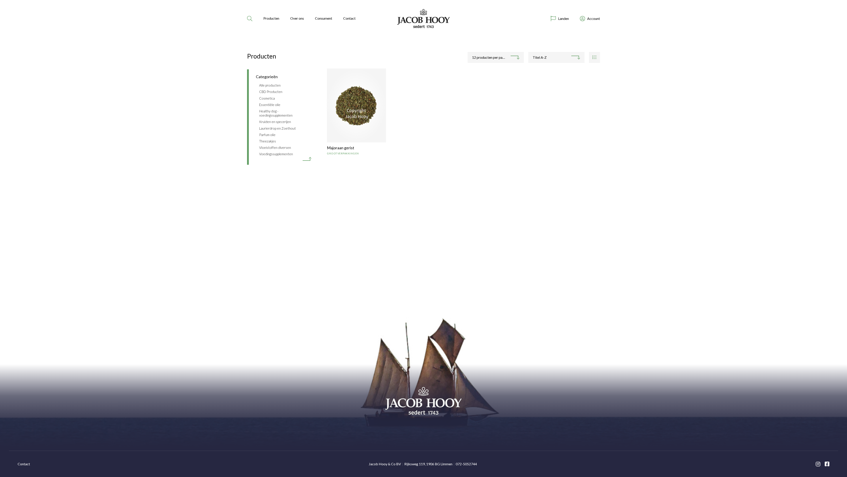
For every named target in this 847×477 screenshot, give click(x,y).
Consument (323, 18)
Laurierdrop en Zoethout (277, 128)
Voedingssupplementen (276, 154)
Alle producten (270, 85)
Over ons (297, 18)
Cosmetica (267, 98)
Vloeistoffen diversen (275, 148)
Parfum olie (267, 135)
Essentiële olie (269, 105)
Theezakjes (267, 141)
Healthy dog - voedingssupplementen (275, 113)
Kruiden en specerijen (275, 122)
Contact (349, 18)
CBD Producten (270, 92)
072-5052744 (466, 464)
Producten (271, 18)
